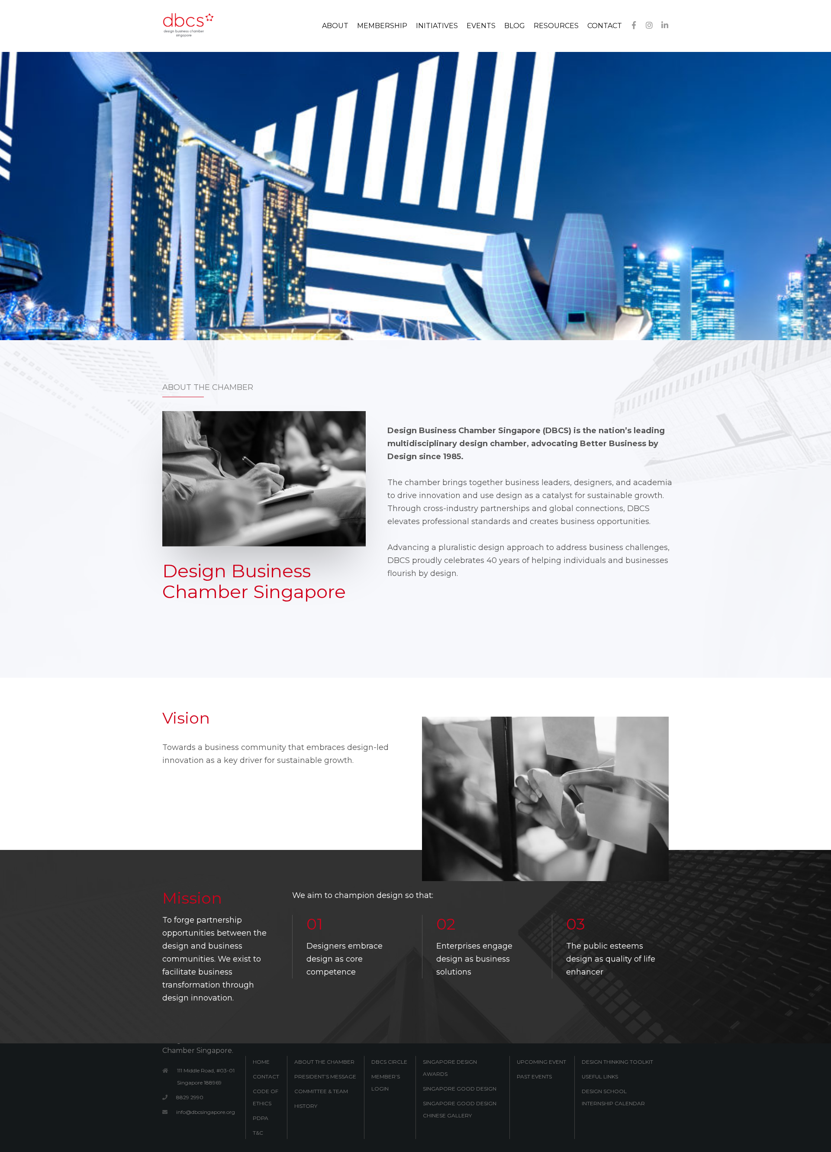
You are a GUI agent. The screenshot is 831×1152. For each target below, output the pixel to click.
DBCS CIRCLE (389, 1062)
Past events (534, 1076)
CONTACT (266, 1076)
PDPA (260, 1118)
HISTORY (305, 1106)
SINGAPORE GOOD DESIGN (459, 1088)
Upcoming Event (541, 1062)
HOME (261, 1062)
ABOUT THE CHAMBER (324, 1062)
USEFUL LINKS (600, 1076)
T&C (258, 1132)
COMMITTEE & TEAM (321, 1091)
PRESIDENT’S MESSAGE (325, 1076)
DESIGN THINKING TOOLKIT (617, 1062)
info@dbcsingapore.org (205, 1112)
